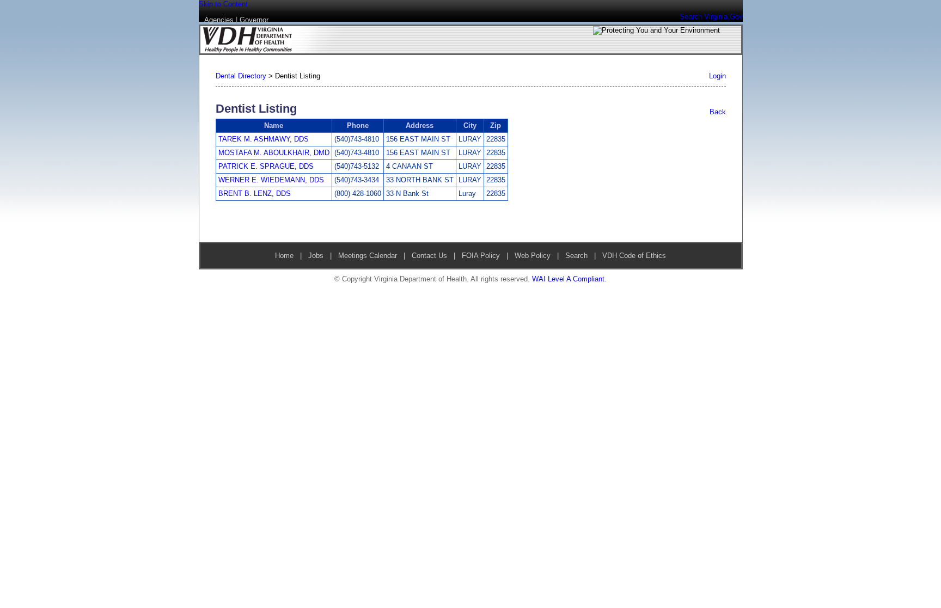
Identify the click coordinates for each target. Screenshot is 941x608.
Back (718, 112)
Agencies (219, 20)
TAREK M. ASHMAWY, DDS (263, 139)
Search (576, 255)
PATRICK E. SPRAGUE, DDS (266, 166)
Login (717, 76)
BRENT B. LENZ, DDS (254, 193)
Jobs (315, 255)
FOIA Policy (481, 255)
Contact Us (429, 255)
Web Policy (533, 255)
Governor (254, 20)
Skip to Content (223, 4)
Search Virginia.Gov (711, 17)
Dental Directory (241, 76)
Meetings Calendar (367, 255)
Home (284, 255)
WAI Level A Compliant (568, 279)
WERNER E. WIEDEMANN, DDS (271, 180)
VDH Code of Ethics (633, 255)
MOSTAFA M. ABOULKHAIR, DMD (273, 153)
